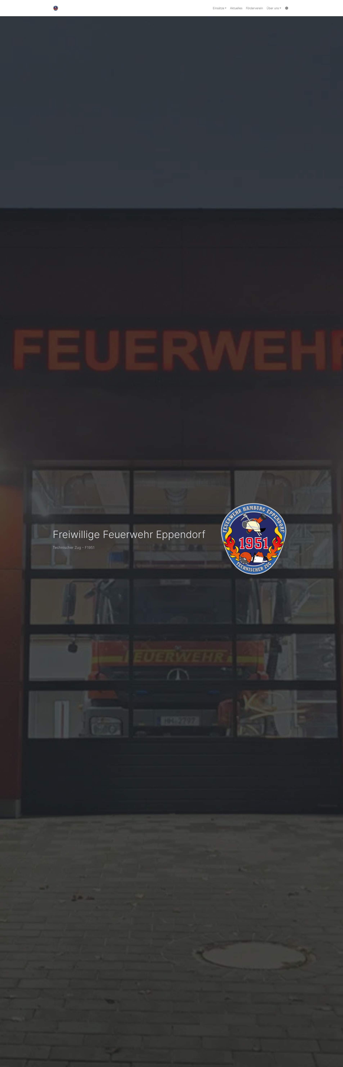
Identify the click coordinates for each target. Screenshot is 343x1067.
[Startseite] (55, 8)
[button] (219, 8)
